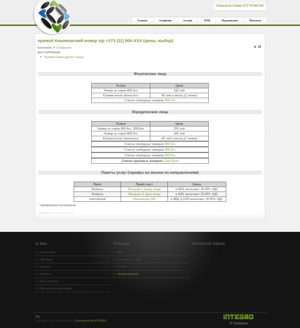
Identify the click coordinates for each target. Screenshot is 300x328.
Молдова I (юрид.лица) (144, 189)
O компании (47, 252)
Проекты (45, 274)
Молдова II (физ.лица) (144, 194)
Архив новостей (128, 274)
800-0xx (170, 144)
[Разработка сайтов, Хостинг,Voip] (238, 319)
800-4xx (170, 149)
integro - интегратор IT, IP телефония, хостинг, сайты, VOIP (53, 16)
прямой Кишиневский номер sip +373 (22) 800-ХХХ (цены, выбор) (105, 40)
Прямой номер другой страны (64, 57)
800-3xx (170, 100)
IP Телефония (62, 47)
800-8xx (170, 155)
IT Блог (122, 266)
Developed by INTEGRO (90, 320)
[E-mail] (259, 46)
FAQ (120, 252)
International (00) (144, 199)
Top (37, 316)
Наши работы (48, 281)
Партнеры (46, 259)
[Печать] (255, 46)
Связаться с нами (129, 259)
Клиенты (45, 266)
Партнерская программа (55, 288)
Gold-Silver (171, 161)
